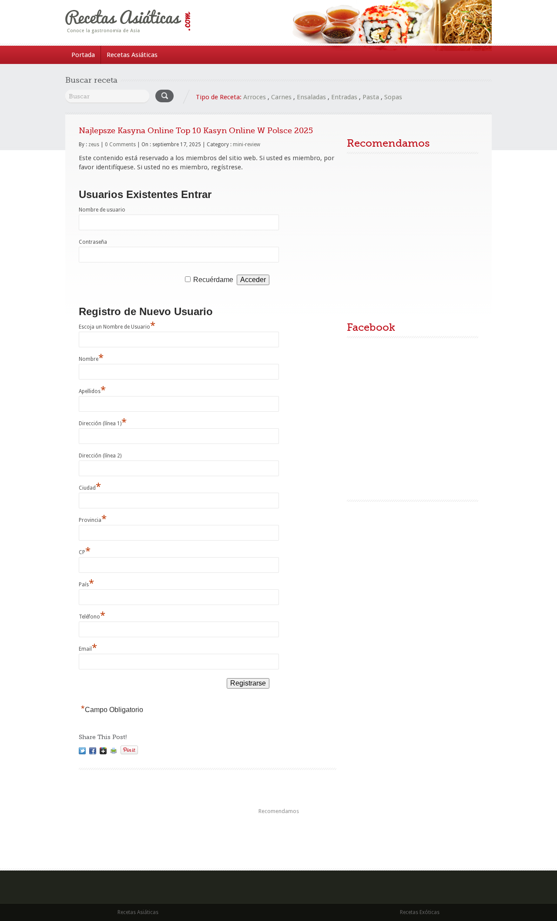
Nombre (91, 359)
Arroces (254, 97)
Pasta (370, 97)
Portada (83, 55)
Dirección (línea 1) (103, 423)
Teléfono (92, 617)
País (86, 584)
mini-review (246, 144)
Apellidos (92, 391)
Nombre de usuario (102, 210)
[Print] (113, 750)
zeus (93, 144)
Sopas (393, 97)
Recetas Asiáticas (132, 55)
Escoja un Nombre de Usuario (117, 327)
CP (85, 552)
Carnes (281, 97)
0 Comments (120, 144)
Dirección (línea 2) (100, 456)
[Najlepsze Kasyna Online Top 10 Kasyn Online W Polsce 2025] (82, 750)
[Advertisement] (412, 237)
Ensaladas (311, 97)
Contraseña (93, 242)
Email (88, 649)
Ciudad (90, 488)
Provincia (93, 520)
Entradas (344, 97)
